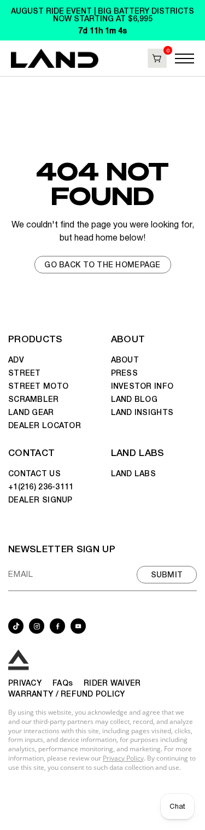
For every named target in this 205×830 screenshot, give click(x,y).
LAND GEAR (31, 411)
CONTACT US (34, 472)
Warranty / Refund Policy (66, 693)
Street (24, 372)
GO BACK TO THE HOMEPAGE (102, 264)
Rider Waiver (112, 682)
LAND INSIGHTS (142, 411)
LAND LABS (138, 452)
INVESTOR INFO (142, 385)
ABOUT (128, 338)
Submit (167, 574)
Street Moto (38, 385)
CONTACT (31, 452)
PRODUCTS (35, 338)
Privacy (25, 682)
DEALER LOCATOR (44, 424)
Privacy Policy (123, 758)
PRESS (124, 372)
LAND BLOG (134, 398)
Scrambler (33, 398)
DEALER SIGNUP (40, 499)
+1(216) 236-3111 (40, 486)
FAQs (62, 682)
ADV (16, 359)
